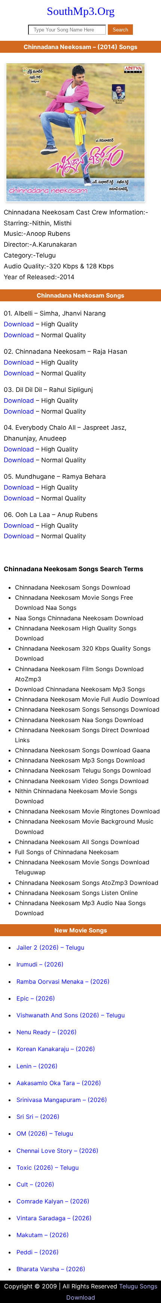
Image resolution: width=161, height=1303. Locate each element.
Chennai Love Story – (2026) (57, 1150)
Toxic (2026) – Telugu (47, 1167)
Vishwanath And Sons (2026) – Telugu (70, 1015)
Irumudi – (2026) (40, 964)
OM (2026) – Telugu (44, 1133)
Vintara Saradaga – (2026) (54, 1218)
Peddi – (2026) (37, 1252)
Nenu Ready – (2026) (46, 1032)
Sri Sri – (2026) (38, 1116)
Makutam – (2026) (42, 1235)
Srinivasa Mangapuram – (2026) (61, 1099)
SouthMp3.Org (81, 11)
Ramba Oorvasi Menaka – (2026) (63, 981)
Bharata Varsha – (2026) (50, 1269)
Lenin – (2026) (37, 1066)
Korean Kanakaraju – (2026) (55, 1049)
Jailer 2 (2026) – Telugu (50, 947)
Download (19, 324)
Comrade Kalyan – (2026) (52, 1201)
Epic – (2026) (35, 998)
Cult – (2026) (35, 1184)
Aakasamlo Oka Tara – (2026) (58, 1083)
